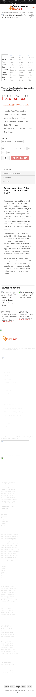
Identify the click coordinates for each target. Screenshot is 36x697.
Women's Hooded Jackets (9, 540)
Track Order (8, 394)
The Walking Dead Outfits (9, 600)
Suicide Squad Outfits (8, 602)
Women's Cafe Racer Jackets (10, 549)
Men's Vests (4, 508)
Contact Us (7, 390)
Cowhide (4, 516)
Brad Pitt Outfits (6, 627)
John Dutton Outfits (7, 634)
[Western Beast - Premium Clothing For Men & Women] (18, 7)
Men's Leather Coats (7, 505)
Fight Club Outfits (7, 610)
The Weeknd (5, 625)
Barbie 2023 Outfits (7, 612)
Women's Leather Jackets (9, 534)
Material (4, 138)
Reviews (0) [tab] (7, 177)
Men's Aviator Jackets (8, 491)
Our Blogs (7, 375)
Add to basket (20, 158)
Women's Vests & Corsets (9, 561)
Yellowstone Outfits (7, 586)
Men (7, 12)
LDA (18, 692)
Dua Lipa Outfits (6, 642)
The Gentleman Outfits (8, 588)
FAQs (5, 427)
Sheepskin (4, 514)
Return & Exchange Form (12, 415)
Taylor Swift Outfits (7, 647)
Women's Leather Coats (8, 557)
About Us (7, 372)
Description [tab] (7, 169)
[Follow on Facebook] (4, 353)
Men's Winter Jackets (8, 501)
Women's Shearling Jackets (10, 551)
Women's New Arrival (8, 673)
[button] (3, 7)
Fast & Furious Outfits (8, 614)
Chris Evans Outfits (7, 629)
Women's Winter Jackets (9, 553)
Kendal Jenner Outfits (8, 649)
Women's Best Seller (7, 664)
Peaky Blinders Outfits (8, 590)
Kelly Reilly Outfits (7, 644)
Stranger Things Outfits (8, 592)
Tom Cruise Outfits (7, 631)
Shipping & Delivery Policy (13, 408)
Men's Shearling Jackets (9, 499)
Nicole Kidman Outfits (8, 651)
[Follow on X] (15, 353)
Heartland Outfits (6, 598)
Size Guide (7, 423)
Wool (2, 520)
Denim (3, 523)
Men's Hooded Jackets (8, 488)
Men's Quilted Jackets (8, 489)
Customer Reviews (10, 382)
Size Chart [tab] (7, 181)
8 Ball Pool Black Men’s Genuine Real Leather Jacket (26, 314)
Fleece (3, 525)
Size (3, 145)
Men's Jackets (14, 12)
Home (3, 12)
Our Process (8, 379)
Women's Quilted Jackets (9, 542)
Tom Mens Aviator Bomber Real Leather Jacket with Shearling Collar (9, 315)
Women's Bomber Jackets (9, 536)
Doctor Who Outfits (7, 594)
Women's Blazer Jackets (9, 545)
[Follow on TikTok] (11, 353)
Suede (3, 518)
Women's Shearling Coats (9, 555)
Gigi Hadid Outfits (7, 645)
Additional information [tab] (12, 173)
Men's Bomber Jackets (8, 484)
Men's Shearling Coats (8, 503)
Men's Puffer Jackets (7, 495)
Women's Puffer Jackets (8, 547)
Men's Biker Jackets (7, 486)
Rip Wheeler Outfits (7, 636)
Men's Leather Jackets (26, 12)
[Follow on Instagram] (8, 353)
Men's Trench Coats (7, 506)
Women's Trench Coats (8, 559)
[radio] (7, 141)
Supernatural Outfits (7, 596)
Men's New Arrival (7, 671)
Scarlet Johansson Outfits (9, 653)
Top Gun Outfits (6, 608)
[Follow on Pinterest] (18, 353)
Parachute (4, 521)
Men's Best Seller (6, 662)
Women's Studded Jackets (9, 544)
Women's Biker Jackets (8, 538)
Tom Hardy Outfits (7, 632)
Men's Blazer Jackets (7, 493)
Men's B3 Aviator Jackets (9, 497)
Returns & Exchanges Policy (13, 412)
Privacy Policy (9, 405)
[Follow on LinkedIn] (22, 353)
